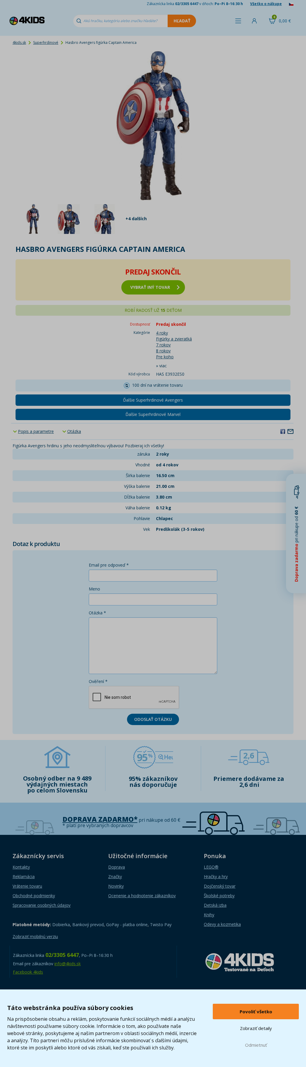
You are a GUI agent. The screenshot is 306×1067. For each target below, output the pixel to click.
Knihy (209, 915)
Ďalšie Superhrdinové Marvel (153, 414)
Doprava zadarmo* (99, 819)
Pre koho (165, 357)
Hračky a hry (216, 876)
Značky (115, 876)
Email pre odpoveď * (109, 565)
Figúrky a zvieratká (174, 339)
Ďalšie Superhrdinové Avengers (153, 400)
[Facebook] (282, 431)
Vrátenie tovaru (27, 886)
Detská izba (215, 905)
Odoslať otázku (153, 719)
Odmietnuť (256, 1045)
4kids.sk (19, 42)
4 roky (162, 333)
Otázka (74, 431)
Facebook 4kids (28, 972)
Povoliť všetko (256, 1011)
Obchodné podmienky (34, 895)
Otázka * (97, 613)
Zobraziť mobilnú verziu (35, 936)
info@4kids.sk (67, 963)
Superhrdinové (45, 42)
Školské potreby (219, 895)
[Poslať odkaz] (290, 431)
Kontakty (21, 867)
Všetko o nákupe (266, 3)
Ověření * (98, 681)
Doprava (116, 867)
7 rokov (163, 345)
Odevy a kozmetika (222, 924)
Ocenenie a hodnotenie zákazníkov (142, 895)
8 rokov (163, 351)
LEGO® (211, 867)
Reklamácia (24, 876)
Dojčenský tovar (219, 886)
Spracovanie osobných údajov (42, 905)
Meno (94, 589)
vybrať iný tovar (150, 287)
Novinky (116, 886)
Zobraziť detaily (256, 1028)
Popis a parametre (36, 431)
